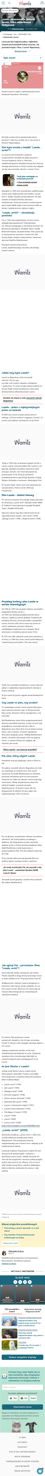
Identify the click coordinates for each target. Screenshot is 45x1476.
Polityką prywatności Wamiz (23, 1416)
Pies (15, 1398)
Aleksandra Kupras (18, 29)
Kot (25, 1398)
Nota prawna (22, 1456)
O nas (22, 1437)
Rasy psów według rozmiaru (28, 1330)
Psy (15, 34)
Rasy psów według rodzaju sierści (30, 1317)
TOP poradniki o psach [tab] (12, 1310)
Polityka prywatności (22, 1452)
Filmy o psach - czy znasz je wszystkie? (20, 749)
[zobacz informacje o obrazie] (42, 10)
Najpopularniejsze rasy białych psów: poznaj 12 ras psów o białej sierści (29, 1323)
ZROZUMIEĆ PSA (24, 34)
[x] (20, 1282)
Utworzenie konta (23, 1407)
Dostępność (22, 1466)
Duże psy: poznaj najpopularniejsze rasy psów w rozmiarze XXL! (30, 1335)
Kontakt (22, 1447)
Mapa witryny (23, 1471)
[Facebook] (15, 1282)
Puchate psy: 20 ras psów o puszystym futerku (29, 1346)
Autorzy (22, 1442)
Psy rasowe (22, 1342)
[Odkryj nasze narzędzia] (40, 1471)
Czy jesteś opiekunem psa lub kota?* (22, 1393)
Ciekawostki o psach (11, 37)
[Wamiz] (26, 3)
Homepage (8, 34)
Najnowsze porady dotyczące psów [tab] (32, 1310)
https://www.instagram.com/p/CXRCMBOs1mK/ (21, 1126)
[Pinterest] (30, 1282)
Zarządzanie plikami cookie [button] (22, 1461)
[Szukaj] (9, 3)
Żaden (33, 1398)
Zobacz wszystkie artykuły (22, 1357)
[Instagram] (25, 1282)
